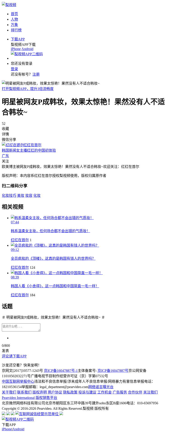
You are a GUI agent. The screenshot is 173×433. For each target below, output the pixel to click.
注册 (36, 74)
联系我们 (24, 392)
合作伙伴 (135, 392)
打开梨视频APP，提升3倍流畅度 (28, 89)
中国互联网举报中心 (18, 381)
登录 (14, 69)
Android (27, 49)
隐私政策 (70, 392)
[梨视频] (9, 5)
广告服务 (120, 392)
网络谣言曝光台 (101, 387)
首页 (14, 14)
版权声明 (39, 392)
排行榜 (16, 30)
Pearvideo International (18, 398)
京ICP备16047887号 (113, 371)
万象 (14, 25)
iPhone (16, 49)
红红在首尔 (20, 240)
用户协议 (55, 392)
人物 (14, 19)
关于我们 (9, 392)
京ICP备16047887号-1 (61, 371)
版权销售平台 (46, 398)
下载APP (18, 39)
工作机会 (104, 392)
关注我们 (150, 392)
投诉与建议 (87, 392)
